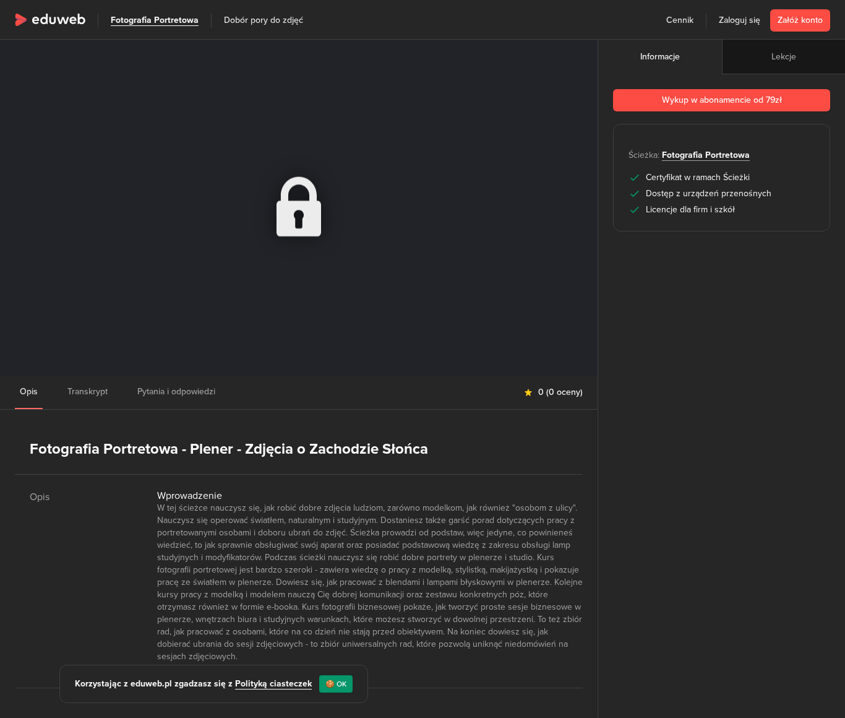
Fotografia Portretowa (155, 20)
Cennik (679, 20)
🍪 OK (335, 684)
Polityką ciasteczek (273, 683)
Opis (29, 391)
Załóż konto (800, 20)
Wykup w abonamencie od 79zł (722, 100)
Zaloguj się (739, 20)
